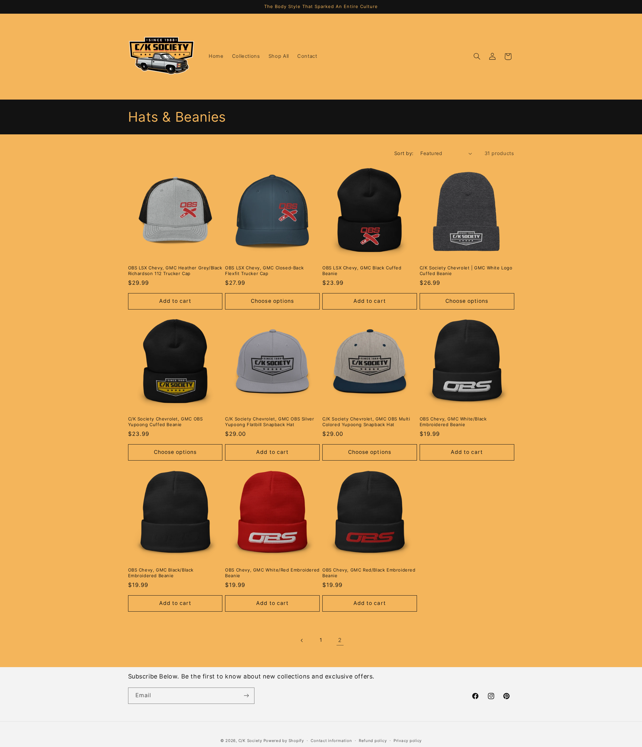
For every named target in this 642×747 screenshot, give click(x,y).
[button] (477, 56)
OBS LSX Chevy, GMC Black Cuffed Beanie (362, 270)
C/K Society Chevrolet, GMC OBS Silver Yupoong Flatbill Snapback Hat (269, 421)
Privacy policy (408, 740)
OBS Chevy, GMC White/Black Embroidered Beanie (453, 421)
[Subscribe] (246, 695)
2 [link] (340, 640)
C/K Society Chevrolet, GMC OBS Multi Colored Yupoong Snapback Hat (366, 421)
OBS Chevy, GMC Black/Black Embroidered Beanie (161, 572)
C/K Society (250, 740)
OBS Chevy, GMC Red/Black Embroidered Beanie (369, 572)
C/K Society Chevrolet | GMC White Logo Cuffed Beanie (466, 270)
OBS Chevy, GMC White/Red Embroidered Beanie (272, 572)
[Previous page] (302, 640)
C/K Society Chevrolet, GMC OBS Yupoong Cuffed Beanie (165, 421)
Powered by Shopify (283, 740)
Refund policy (373, 740)
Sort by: (403, 153)
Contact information (331, 740)
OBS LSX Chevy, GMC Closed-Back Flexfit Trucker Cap (264, 270)
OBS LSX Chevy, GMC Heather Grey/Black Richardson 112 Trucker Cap (175, 270)
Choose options (272, 301)
